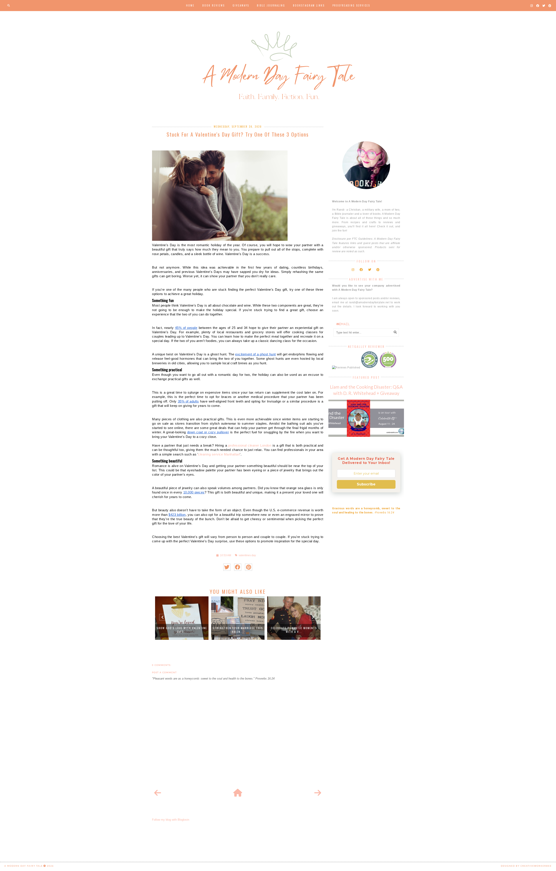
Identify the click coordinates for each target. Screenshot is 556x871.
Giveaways (241, 5)
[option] (182, 618)
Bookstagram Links (309, 5)
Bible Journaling (271, 5)
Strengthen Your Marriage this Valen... (238, 629)
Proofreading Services (351, 5)
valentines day (247, 555)
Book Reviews (213, 5)
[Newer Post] (157, 793)
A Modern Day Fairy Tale (23, 865)
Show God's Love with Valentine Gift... (182, 629)
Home (190, 5)
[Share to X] (227, 567)
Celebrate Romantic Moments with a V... (294, 629)
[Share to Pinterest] (248, 567)
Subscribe (366, 484)
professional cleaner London (249, 445)
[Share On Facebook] (238, 567)
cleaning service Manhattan (219, 454)
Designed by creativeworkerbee (526, 865)
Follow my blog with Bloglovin (170, 819)
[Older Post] (317, 793)
